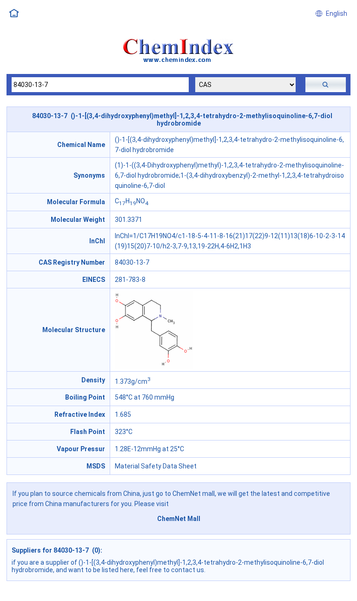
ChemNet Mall (178, 518)
